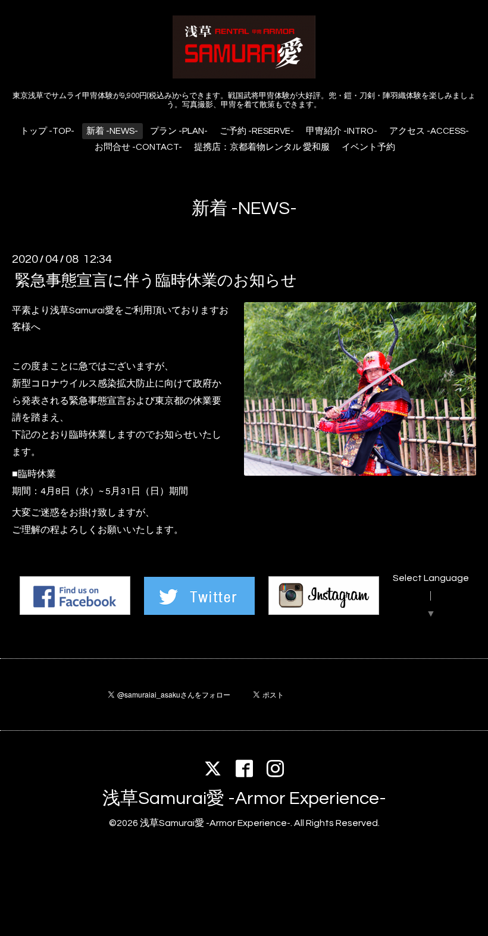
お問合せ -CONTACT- (138, 147)
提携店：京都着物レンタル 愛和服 (262, 147)
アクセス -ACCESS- (429, 131)
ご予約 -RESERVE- (257, 131)
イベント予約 (368, 147)
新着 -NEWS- (112, 131)
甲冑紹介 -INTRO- (341, 131)
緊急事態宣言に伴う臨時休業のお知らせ (156, 280)
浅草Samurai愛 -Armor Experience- (244, 798)
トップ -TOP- (47, 131)
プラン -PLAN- (179, 131)
